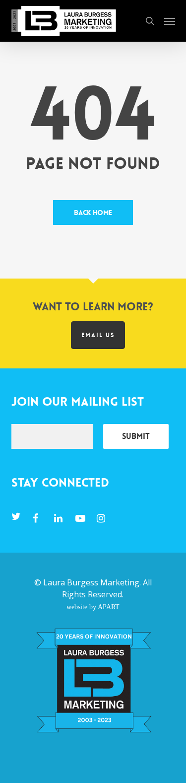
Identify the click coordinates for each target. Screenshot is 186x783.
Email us (98, 335)
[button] (169, 21)
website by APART (93, 607)
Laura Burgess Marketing (91, 582)
